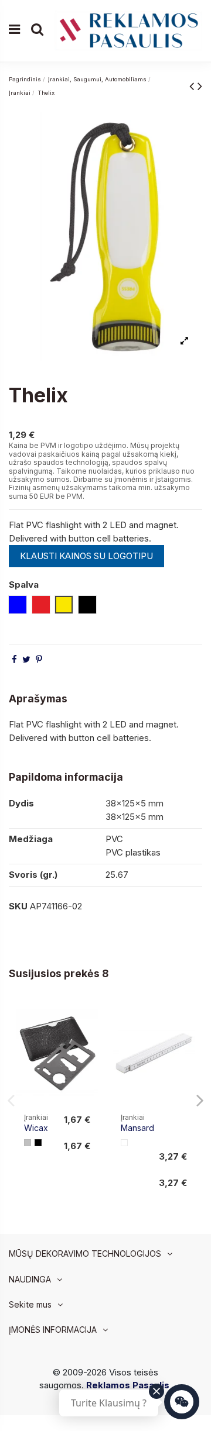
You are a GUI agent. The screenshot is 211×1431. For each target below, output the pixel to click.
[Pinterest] (39, 659)
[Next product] (200, 86)
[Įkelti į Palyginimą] (89, 1019)
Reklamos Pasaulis (127, 1385)
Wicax (36, 1128)
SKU (18, 906)
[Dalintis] (14, 659)
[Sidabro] (27, 1142)
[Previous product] (193, 86)
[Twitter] (26, 659)
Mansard (137, 1128)
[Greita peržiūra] (89, 1040)
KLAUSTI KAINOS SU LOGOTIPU (86, 555)
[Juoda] (38, 1142)
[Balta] (124, 1142)
